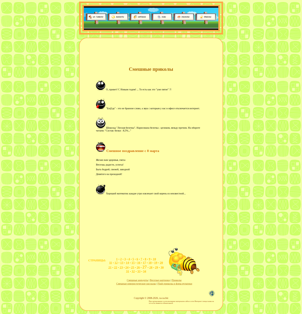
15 (133, 262)
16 (138, 262)
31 (127, 271)
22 (115, 267)
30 (162, 267)
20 (161, 262)
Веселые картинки (160, 280)
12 (116, 262)
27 (144, 267)
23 (121, 267)
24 (127, 267)
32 (133, 271)
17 (144, 262)
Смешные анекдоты (137, 280)
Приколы (177, 280)
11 (110, 262)
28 (150, 267)
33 (138, 271)
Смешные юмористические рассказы (136, 283)
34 (144, 271)
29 (156, 267)
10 (154, 259)
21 (110, 267)
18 (150, 262)
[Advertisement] (143, 52)
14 (127, 262)
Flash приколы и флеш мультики (175, 283)
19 (155, 262)
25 (132, 267)
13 (121, 262)
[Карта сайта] (212, 295)
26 (138, 267)
